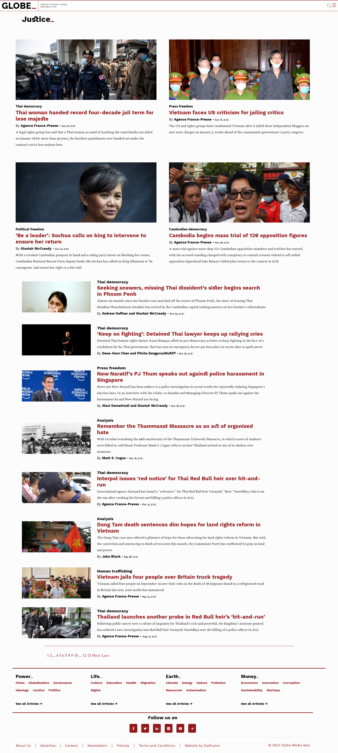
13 (89, 655)
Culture (96, 682)
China (20, 682)
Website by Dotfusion (202, 746)
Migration (148, 682)
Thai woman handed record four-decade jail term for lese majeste (85, 113)
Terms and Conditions (157, 746)
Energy (187, 682)
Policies (123, 746)
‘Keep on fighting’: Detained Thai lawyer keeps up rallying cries (180, 334)
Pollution (218, 682)
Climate (172, 682)
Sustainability (251, 690)
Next (96, 655)
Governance (62, 682)
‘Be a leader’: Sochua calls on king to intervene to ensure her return (81, 236)
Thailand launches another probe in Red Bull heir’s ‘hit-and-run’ (181, 617)
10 (76, 655)
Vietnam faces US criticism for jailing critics (226, 109)
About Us (23, 746)
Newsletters (97, 746)
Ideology (22, 690)
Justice (38, 690)
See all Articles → (29, 703)
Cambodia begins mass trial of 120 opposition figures (238, 232)
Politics (54, 690)
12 (84, 655)
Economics (249, 682)
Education (114, 682)
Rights (96, 690)
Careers (71, 746)
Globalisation (39, 682)
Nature (202, 682)
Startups (273, 690)
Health (131, 682)
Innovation (270, 682)
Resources (174, 690)
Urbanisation (196, 690)
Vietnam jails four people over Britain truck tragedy (164, 577)
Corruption (291, 682)
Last (105, 655)
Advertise (48, 746)
